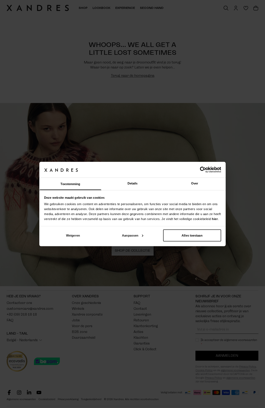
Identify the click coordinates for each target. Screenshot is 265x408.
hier (215, 219)
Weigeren (73, 235)
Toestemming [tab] (70, 184)
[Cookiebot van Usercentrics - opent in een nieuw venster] (203, 169)
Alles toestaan (192, 235)
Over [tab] (194, 183)
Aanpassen (130, 235)
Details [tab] (133, 183)
